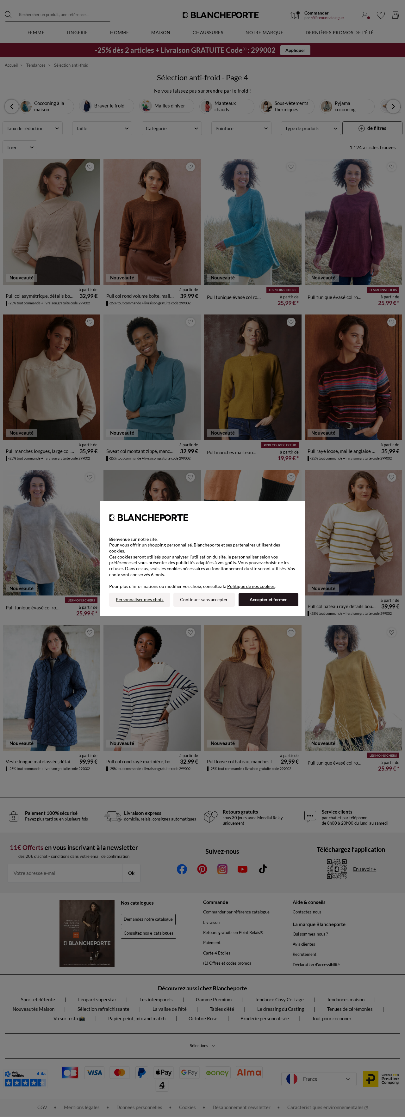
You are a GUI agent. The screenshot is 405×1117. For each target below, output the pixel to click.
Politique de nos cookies (251, 586)
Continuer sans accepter (204, 599)
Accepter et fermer (268, 599)
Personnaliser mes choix (140, 599)
